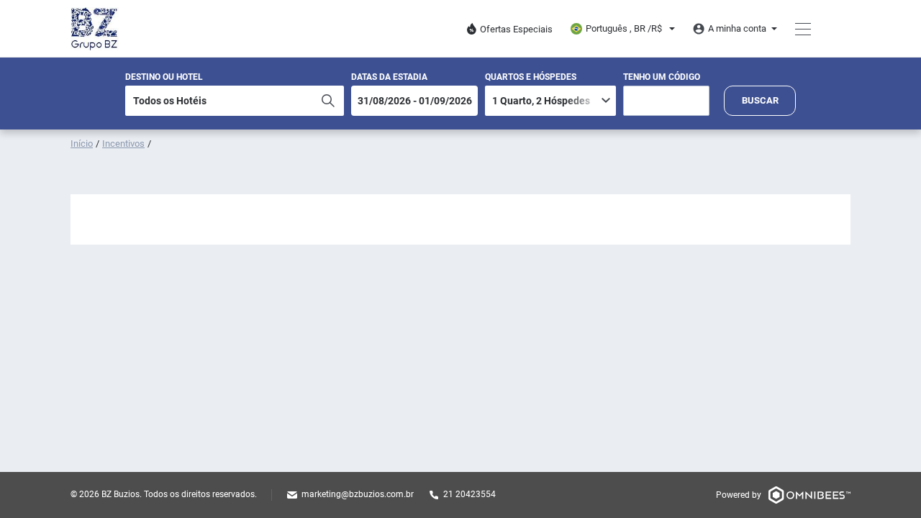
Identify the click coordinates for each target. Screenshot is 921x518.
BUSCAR (760, 100)
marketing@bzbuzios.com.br (357, 494)
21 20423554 (469, 494)
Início (82, 143)
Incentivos (123, 143)
